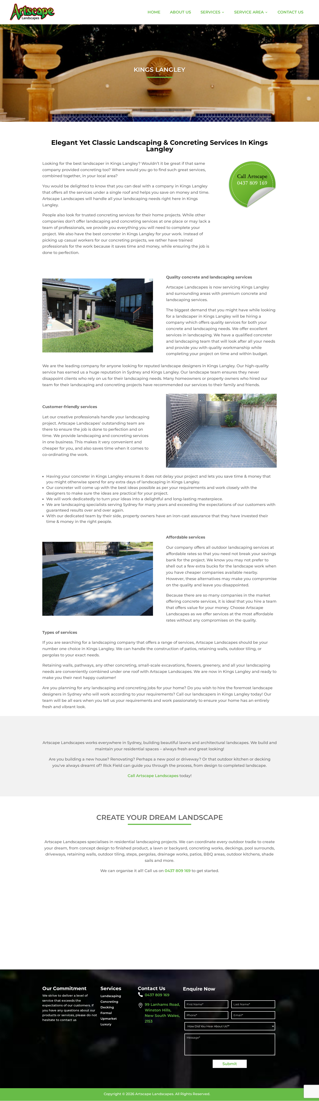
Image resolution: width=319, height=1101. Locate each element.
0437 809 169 (178, 870)
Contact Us (290, 12)
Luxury (105, 1024)
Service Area (249, 12)
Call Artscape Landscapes (153, 775)
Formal (106, 1013)
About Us (180, 12)
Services (210, 12)
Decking (107, 1007)
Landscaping (110, 996)
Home (154, 12)
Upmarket (108, 1019)
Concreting (109, 1002)
